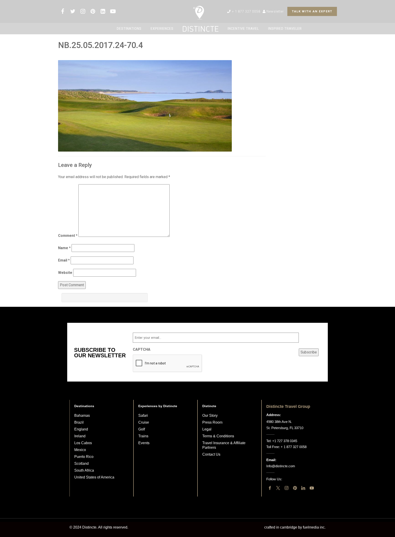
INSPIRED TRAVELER (285, 28)
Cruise (143, 422)
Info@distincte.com (280, 466)
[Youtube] (311, 488)
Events (143, 443)
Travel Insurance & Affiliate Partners (224, 445)
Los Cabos (83, 443)
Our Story (210, 415)
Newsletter (275, 11)
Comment (67, 235)
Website (65, 272)
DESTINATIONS (129, 28)
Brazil (79, 422)
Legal (206, 429)
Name (64, 248)
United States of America (94, 477)
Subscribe (309, 352)
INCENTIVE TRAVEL (243, 28)
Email (64, 260)
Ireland (79, 436)
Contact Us (211, 454)
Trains (143, 436)
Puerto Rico (83, 457)
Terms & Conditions (218, 436)
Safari (143, 415)
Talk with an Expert (312, 11)
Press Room (212, 422)
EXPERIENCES (162, 28)
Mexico (80, 450)
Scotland (81, 463)
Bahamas (82, 415)
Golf (141, 429)
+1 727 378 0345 (284, 441)
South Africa (84, 470)
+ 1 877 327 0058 (245, 11)
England (81, 429)
